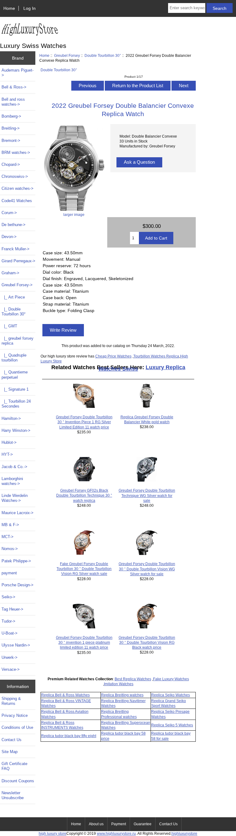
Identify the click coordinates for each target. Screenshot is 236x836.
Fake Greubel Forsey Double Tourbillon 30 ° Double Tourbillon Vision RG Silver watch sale (84, 569)
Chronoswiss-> (15, 176)
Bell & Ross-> (14, 87)
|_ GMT (9, 326)
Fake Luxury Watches (171, 679)
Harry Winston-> (16, 430)
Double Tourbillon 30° (103, 55)
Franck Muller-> (16, 249)
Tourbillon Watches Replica (156, 356)
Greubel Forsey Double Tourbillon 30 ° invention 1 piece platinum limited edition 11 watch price (84, 642)
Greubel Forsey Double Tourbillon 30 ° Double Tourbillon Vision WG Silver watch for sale (147, 569)
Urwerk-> (10, 657)
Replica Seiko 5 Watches (172, 725)
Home (9, 8)
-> (17, 285)
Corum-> (9, 212)
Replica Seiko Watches (170, 695)
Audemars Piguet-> (17, 72)
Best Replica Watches (133, 679)
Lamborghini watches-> (12, 481)
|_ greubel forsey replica (17, 341)
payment (9, 573)
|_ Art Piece (13, 297)
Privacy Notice (15, 715)
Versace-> (11, 669)
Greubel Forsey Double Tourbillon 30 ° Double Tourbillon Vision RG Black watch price (147, 642)
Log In (29, 8)
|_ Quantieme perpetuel (15, 374)
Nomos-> (10, 548)
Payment (118, 824)
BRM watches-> (16, 152)
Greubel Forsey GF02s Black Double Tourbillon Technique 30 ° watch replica (84, 495)
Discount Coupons (18, 781)
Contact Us (12, 739)
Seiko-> (8, 597)
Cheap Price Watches (113, 356)
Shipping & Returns (11, 701)
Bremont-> (11, 140)
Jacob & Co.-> (14, 466)
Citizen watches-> (17, 188)
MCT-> (8, 536)
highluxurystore (184, 833)
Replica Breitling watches (122, 695)
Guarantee (142, 824)
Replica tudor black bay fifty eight (68, 736)
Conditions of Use (17, 727)
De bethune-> (14, 224)
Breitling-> (11, 128)
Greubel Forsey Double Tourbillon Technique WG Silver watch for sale (147, 495)
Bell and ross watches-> (13, 102)
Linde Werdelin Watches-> (15, 498)
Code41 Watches (17, 200)
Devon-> (9, 236)
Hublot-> (9, 442)
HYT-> (7, 454)
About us (96, 824)
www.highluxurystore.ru (116, 833)
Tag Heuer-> (12, 609)
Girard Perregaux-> (18, 261)
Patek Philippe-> (16, 561)
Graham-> (10, 273)
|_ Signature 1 (15, 389)
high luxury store (52, 833)
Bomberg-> (11, 116)
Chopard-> (11, 164)
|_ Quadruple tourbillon (14, 357)
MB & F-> (10, 524)
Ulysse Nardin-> (16, 645)
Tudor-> (8, 621)
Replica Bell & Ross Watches (65, 695)
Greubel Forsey (67, 55)
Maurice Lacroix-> (17, 512)
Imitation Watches (118, 684)
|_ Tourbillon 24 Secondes (16, 403)
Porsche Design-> (17, 585)
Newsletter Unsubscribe (13, 795)
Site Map (10, 751)
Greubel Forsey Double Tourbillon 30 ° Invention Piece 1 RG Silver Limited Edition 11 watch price (84, 422)
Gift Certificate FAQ (14, 766)
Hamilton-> (11, 418)
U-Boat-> (10, 633)
